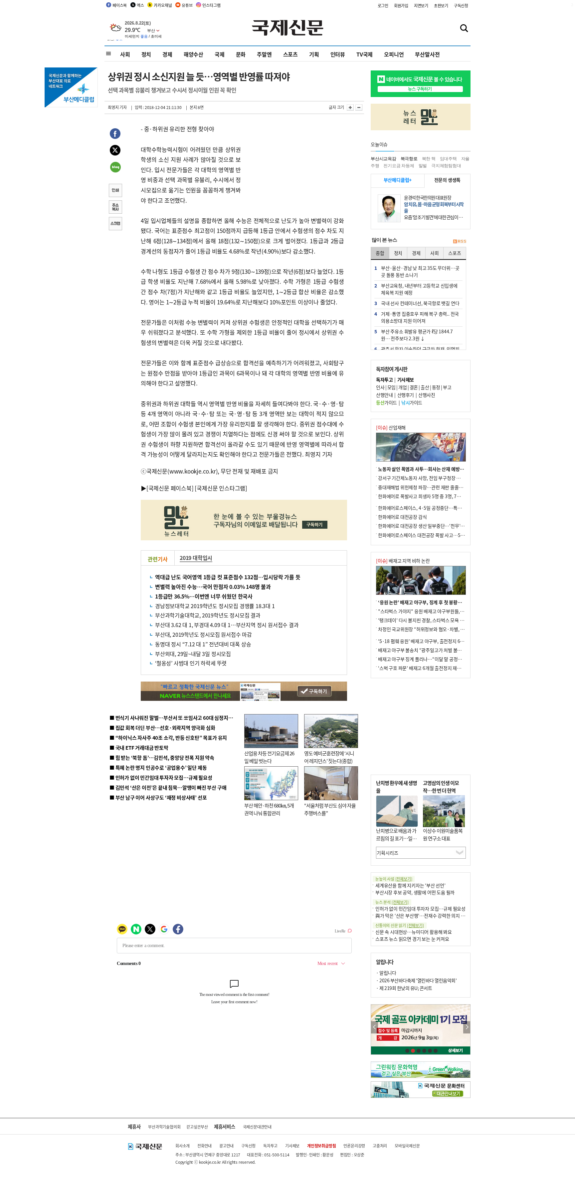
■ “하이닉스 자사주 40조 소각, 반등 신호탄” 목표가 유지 (168, 737)
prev (374, 1027)
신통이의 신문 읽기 (399, 925)
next (466, 1027)
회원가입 (401, 5)
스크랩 (115, 224)
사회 (125, 54)
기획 (314, 54)
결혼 (414, 387)
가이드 (386, 402)
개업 (402, 387)
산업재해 (391, 427)
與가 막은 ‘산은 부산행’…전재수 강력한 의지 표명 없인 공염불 (433, 915)
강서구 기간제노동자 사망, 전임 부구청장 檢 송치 (424, 478)
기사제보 (292, 1145)
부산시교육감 (383, 158)
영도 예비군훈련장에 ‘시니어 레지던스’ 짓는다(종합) (329, 757)
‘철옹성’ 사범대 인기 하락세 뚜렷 (191, 663)
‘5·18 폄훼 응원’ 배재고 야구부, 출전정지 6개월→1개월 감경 (436, 641)
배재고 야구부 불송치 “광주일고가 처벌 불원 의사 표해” (430, 650)
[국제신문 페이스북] (170, 488)
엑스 (140, 5)
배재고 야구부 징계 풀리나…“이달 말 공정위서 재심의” (430, 659)
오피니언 (394, 54)
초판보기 (441, 5)
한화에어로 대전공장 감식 (402, 516)
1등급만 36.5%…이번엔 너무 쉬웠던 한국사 (204, 596)
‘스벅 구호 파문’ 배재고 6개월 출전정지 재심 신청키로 (428, 668)
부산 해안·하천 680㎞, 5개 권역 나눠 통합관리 (269, 809)
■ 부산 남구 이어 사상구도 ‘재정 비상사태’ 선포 (158, 797)
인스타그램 (211, 5)
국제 (220, 54)
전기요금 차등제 (398, 165)
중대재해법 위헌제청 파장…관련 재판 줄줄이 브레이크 (429, 487)
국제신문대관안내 (257, 1127)
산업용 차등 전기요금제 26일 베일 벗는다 (269, 757)
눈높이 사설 (393, 879)
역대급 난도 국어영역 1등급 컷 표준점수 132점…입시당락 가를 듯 (227, 577)
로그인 (383, 5)
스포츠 (290, 54)
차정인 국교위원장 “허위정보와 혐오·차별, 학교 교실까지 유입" (438, 629)
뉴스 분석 (392, 902)
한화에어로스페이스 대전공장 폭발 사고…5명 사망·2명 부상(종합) (441, 535)
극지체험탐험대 (446, 165)
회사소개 (182, 1145)
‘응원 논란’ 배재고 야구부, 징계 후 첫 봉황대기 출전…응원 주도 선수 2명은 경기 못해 (458, 602)
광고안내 (226, 1145)
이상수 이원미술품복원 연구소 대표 (443, 834)
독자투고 (270, 1145)
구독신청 (461, 5)
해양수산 (193, 54)
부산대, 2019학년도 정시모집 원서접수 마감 (203, 634)
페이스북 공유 (115, 134)
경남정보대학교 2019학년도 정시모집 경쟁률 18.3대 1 (215, 606)
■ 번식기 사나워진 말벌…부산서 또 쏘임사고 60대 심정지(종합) (175, 717)
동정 (436, 387)
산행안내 (384, 394)
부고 (447, 387)
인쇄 (115, 191)
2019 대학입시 (196, 558)
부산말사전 (427, 54)
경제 (167, 54)
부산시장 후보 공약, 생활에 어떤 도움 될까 (415, 892)
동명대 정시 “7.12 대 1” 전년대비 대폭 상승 (203, 644)
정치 (146, 54)
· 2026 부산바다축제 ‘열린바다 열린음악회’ (416, 980)
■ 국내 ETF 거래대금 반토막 (138, 747)
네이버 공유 (115, 168)
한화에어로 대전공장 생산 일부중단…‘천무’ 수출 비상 (428, 525)
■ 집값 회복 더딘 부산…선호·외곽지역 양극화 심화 (162, 727)
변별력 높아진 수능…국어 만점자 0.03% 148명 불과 (213, 587)
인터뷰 (337, 54)
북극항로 (409, 158)
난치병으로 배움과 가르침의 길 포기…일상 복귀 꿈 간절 (396, 838)
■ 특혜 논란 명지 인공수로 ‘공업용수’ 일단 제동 (158, 767)
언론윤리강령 (354, 1145)
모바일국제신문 (407, 1145)
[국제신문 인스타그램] (221, 488)
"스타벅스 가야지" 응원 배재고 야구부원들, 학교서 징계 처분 (435, 611)
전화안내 (204, 1145)
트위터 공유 (115, 151)
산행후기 (405, 394)
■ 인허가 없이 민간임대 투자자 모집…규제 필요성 (160, 777)
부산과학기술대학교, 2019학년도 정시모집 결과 (208, 615)
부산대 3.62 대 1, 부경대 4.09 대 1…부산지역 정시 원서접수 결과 (227, 625)
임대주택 (448, 158)
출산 (425, 387)
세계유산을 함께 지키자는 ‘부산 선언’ (410, 885)
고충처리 (380, 1145)
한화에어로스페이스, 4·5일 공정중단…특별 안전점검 (428, 507)
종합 (380, 253)
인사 (380, 387)
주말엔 (264, 54)
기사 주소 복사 (115, 207)
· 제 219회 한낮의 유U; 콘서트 (404, 988)
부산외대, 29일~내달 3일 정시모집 (193, 654)
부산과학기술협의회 (164, 1127)
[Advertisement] (294, 165)
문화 (241, 54)
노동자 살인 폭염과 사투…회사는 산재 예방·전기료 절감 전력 (436, 469)
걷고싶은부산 (197, 1127)
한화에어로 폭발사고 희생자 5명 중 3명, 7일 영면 (424, 496)
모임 (391, 387)
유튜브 (187, 5)
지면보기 (421, 5)
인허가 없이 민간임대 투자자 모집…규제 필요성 (420, 908)
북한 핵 (429, 158)
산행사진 (426, 394)
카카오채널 (163, 5)
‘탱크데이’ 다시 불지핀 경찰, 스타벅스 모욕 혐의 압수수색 (432, 620)
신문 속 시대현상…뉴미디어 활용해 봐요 (413, 931)
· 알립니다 (386, 972)
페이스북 (119, 5)
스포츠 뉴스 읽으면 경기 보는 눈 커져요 (412, 938)
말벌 (423, 165)
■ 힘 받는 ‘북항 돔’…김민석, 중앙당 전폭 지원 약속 (161, 757)
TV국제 (364, 54)
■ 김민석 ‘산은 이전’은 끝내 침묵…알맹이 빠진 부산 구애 (167, 787)
